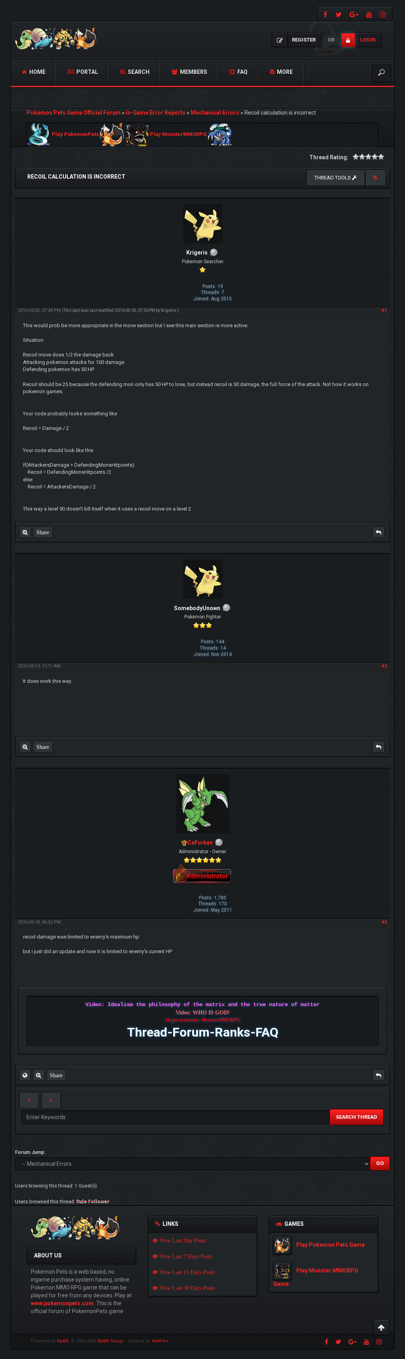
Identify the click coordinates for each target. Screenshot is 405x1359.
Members (193, 72)
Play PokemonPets (75, 135)
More (284, 72)
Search (138, 72)
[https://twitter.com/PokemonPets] (338, 14)
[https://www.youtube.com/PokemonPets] (369, 14)
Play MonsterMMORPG (178, 135)
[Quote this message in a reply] (378, 532)
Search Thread (356, 1117)
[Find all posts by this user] (25, 532)
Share (42, 532)
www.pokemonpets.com (62, 1303)
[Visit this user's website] (24, 1075)
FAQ (242, 72)
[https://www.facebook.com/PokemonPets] (324, 14)
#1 (384, 310)
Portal (86, 72)
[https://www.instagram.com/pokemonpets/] (384, 14)
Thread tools (333, 178)
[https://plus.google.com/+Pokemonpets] (354, 14)
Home (36, 72)
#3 (384, 922)
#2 (384, 666)
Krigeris (168, 310)
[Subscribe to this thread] (375, 178)
